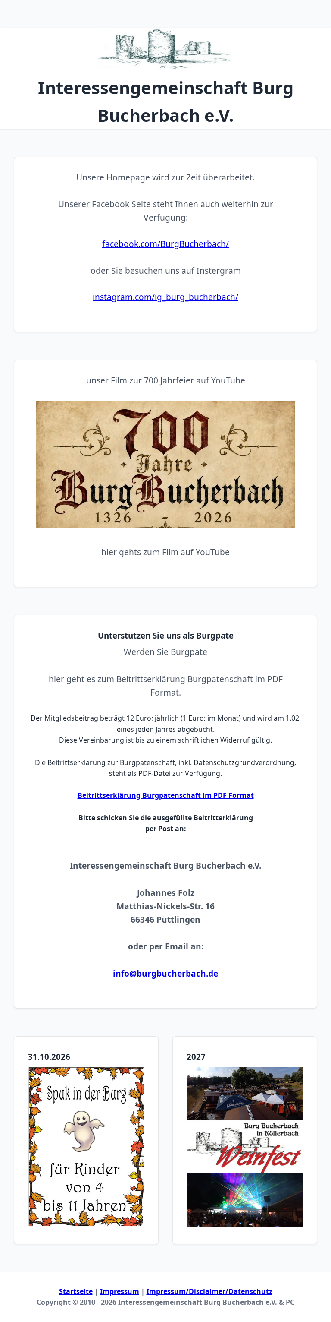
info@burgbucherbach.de (165, 973)
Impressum (119, 1291)
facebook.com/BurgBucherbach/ (165, 244)
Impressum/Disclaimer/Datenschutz (209, 1291)
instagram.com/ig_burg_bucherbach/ (165, 297)
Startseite (76, 1291)
